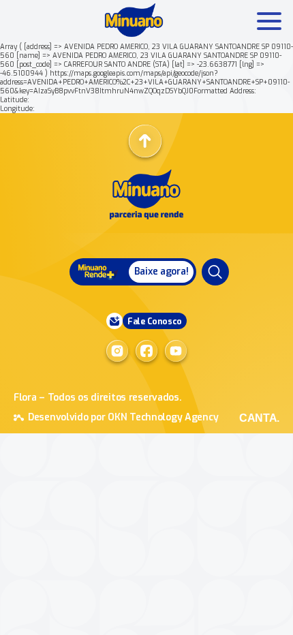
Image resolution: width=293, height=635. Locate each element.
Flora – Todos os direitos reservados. (98, 397)
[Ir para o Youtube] (176, 351)
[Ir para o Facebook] (146, 351)
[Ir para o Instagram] (117, 351)
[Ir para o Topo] (145, 141)
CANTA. (259, 418)
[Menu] (215, 271)
